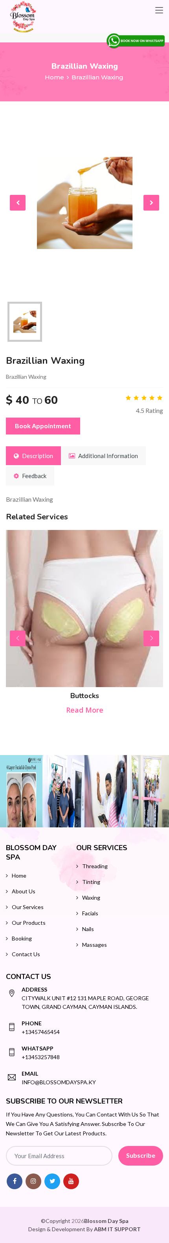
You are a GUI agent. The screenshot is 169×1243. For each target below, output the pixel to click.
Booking (22, 938)
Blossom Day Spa (106, 1220)
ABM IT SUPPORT (117, 1229)
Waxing (91, 897)
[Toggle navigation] (159, 10)
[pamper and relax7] (105, 791)
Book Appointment (43, 425)
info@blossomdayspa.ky (59, 1077)
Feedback (33, 475)
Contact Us (26, 954)
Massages (94, 944)
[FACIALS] (21, 791)
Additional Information (107, 455)
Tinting (91, 881)
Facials (90, 913)
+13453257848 (41, 1052)
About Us (23, 891)
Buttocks (84, 695)
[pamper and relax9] (63, 791)
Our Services (28, 907)
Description (37, 455)
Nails (88, 929)
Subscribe (140, 1155)
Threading (95, 866)
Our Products (29, 922)
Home (54, 77)
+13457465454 (41, 1027)
